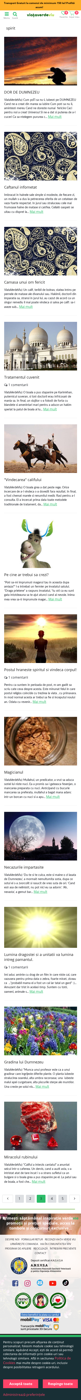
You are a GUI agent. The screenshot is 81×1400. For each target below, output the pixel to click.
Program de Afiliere (18, 1248)
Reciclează (40, 1248)
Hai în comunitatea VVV (55, 1244)
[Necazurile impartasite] (40, 837)
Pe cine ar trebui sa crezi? (26, 574)
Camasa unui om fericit (24, 282)
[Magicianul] (40, 742)
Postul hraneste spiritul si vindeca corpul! (40, 669)
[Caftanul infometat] (40, 156)
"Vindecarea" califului (23, 479)
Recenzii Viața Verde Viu (60, 1239)
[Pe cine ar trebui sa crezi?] (40, 544)
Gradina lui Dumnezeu (23, 1061)
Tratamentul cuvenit (21, 377)
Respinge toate (60, 1383)
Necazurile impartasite (24, 867)
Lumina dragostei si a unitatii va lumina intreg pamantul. (38, 957)
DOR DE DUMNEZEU (21, 92)
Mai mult (55, 116)
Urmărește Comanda (24, 1244)
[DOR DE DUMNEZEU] (40, 61)
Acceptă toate (20, 1383)
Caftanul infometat (20, 187)
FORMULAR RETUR (32, 1239)
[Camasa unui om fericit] (40, 252)
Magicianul (13, 772)
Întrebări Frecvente (63, 1248)
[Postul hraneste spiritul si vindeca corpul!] (40, 639)
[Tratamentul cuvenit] (40, 347)
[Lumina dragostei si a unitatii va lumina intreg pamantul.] (40, 928)
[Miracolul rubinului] (40, 1126)
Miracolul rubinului (21, 1156)
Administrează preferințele (24, 1394)
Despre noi (12, 1239)
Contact (40, 1253)
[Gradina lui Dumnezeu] (40, 1031)
